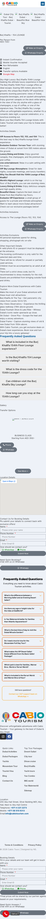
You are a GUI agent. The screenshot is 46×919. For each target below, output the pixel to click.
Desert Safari (30, 752)
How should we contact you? (13, 547)
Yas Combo (29, 776)
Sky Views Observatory (11, 304)
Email (3, 540)
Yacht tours (29, 771)
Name (3, 527)
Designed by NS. (29, 849)
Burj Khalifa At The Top (10, 298)
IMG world (28, 781)
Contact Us (7, 781)
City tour (28, 756)
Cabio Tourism (11, 327)
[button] (43, 4)
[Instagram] (3, 736)
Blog (4, 776)
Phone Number (7, 533)
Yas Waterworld (31, 786)
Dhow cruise (30, 761)
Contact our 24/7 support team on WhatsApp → (23, 695)
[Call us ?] (5, 913)
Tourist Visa (7, 771)
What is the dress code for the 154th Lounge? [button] (22, 371)
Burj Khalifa (29, 766)
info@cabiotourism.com (17, 813)
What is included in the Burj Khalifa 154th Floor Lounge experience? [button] (20, 345)
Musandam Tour (10, 766)
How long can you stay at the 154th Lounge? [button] (21, 395)
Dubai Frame (6, 321)
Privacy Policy (34, 845)
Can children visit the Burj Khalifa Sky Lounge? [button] (19, 383)
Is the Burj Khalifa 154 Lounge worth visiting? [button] (21, 359)
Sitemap (28, 791)
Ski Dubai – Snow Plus (10, 315)
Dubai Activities (9, 752)
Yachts (5, 761)
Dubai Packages (10, 756)
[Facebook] (9, 736)
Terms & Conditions (14, 845)
